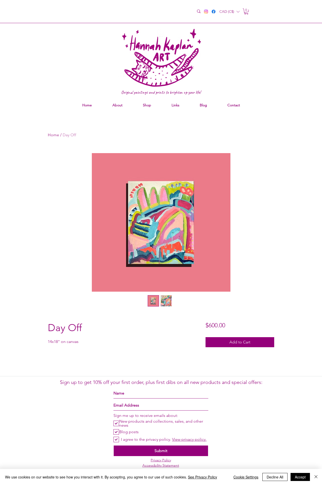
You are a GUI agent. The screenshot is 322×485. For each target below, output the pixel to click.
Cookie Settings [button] (245, 476)
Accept (300, 476)
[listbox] (229, 12)
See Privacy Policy (202, 476)
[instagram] (206, 11)
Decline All (275, 476)
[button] (229, 12)
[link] (246, 12)
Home (53, 135)
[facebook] (213, 11)
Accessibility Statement (160, 465)
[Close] (316, 477)
